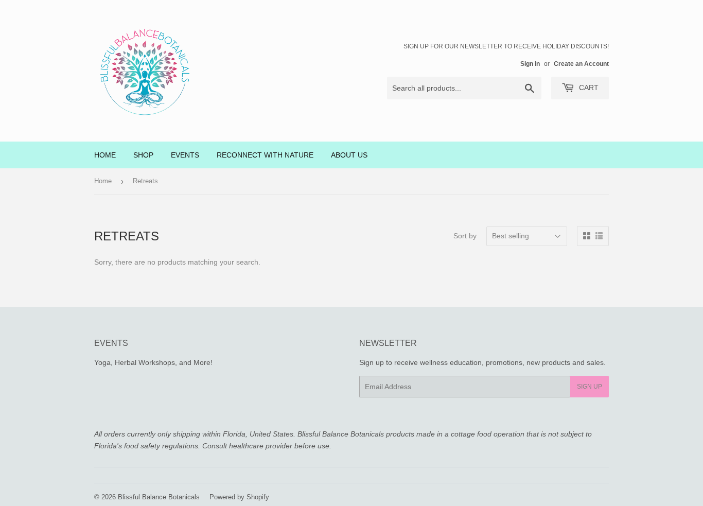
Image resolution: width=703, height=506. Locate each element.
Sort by (465, 236)
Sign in (530, 63)
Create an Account (581, 63)
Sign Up (589, 386)
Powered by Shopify (239, 497)
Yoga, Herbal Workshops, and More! (153, 362)
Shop (143, 155)
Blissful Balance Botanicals (159, 497)
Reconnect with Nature (265, 155)
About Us (349, 155)
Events (185, 155)
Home (105, 155)
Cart (588, 87)
